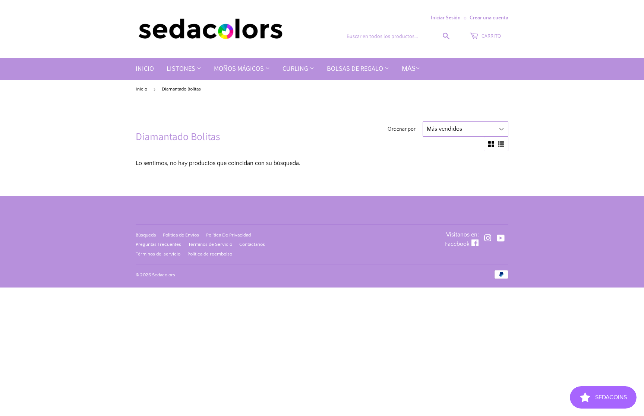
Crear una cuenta (489, 18)
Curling (296, 68)
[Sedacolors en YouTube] (501, 239)
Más (409, 69)
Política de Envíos (181, 235)
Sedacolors (163, 274)
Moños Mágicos (239, 68)
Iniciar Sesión (446, 18)
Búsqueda (146, 235)
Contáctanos (252, 244)
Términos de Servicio (210, 244)
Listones (182, 68)
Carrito (490, 35)
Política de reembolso (209, 254)
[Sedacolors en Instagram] (488, 239)
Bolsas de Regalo (356, 68)
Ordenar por (402, 129)
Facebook (457, 244)
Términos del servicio (158, 254)
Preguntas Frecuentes (158, 244)
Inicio (145, 68)
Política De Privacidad (228, 235)
